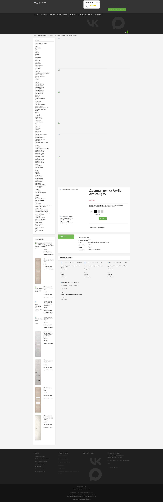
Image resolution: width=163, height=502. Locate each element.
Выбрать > (71, 263)
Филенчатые (38, 131)
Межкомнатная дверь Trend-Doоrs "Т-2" (48, 288)
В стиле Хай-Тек (39, 167)
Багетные (37, 136)
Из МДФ (37, 112)
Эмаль (36, 59)
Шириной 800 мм (39, 89)
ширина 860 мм (39, 186)
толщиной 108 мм (39, 150)
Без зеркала (38, 191)
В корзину (102, 218)
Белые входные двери (40, 192)
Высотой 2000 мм (39, 85)
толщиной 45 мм (39, 153)
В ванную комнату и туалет (42, 73)
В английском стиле (40, 104)
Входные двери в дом (40, 206)
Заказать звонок (112, 7)
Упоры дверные (39, 230)
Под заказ (87, 269)
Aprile (89, 240)
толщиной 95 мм (39, 159)
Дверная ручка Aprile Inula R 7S (70, 285)
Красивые (37, 169)
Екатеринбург (67, 471)
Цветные (37, 54)
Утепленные (38, 208)
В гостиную (38, 68)
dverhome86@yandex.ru (114, 467)
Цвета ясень (38, 57)
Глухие (36, 145)
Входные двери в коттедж (41, 210)
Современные (38, 118)
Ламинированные (39, 137)
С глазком (37, 173)
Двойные (37, 78)
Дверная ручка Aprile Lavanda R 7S (118, 266)
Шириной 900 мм (39, 87)
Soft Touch (37, 128)
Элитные (37, 189)
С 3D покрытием (39, 114)
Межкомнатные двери (48, 15)
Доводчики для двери (40, 219)
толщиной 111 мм (39, 161)
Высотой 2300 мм (39, 84)
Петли (36, 228)
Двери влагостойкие (40, 109)
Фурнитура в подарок (41, 471)
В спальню (37, 67)
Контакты (97, 15)
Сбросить (97, 214)
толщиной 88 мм (39, 158)
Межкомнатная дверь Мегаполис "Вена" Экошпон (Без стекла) (48, 303)
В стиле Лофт (38, 166)
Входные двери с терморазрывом (44, 213)
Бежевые (37, 62)
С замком (37, 115)
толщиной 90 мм (39, 156)
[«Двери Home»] (40, 2)
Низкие (37, 96)
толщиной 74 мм (39, 162)
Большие (37, 103)
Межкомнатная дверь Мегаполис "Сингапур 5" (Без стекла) (48, 417)
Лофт (36, 123)
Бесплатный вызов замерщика (117, 9)
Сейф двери (61, 465)
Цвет (91, 211)
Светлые (37, 56)
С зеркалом (38, 147)
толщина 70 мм (39, 181)
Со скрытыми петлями (41, 134)
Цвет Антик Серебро (40, 199)
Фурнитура (47, 35)
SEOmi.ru (90, 492)
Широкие (37, 95)
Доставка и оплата (86, 15)
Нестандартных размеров (41, 107)
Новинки (37, 81)
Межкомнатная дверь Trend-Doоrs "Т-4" (48, 389)
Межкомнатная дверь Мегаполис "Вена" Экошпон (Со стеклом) (48, 333)
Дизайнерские (38, 175)
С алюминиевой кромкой (41, 142)
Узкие (36, 100)
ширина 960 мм (39, 188)
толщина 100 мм (39, 180)
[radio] (95, 211)
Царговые (37, 140)
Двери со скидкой (39, 74)
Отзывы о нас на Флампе (64, 1)
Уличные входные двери (41, 211)
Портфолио (73, 15)
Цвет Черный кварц (40, 184)
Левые (36, 170)
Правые (37, 172)
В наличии (64, 269)
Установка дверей (39, 214)
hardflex (37, 129)
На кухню (37, 70)
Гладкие (37, 133)
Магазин (40, 35)
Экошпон (37, 144)
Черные (37, 52)
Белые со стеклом (39, 45)
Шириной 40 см (39, 93)
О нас (36, 15)
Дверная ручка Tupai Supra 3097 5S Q (70, 266)
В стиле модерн (39, 122)
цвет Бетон (38, 183)
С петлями (37, 126)
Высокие (37, 82)
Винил (36, 46)
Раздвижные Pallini (40, 217)
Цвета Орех (38, 63)
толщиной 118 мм (39, 155)
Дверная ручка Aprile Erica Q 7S (93, 266)
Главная (35, 35)
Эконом (37, 79)
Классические (38, 117)
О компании (61, 468)
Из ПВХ (37, 111)
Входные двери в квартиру (42, 148)
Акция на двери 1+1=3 (40, 469)
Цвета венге (38, 60)
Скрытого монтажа (40, 139)
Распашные (38, 101)
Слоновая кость (39, 65)
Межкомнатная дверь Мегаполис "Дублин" (48, 361)
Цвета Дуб (37, 48)
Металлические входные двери (43, 205)
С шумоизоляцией (40, 98)
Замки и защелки (39, 227)
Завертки (37, 225)
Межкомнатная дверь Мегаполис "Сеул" (48, 318)
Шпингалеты (38, 222)
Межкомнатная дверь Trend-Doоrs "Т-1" (48, 260)
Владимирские (39, 106)
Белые (36, 49)
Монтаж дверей (62, 15)
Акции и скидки (62, 455)
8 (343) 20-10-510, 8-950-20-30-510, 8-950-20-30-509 (119, 462)
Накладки (37, 232)
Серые (36, 51)
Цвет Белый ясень (39, 200)
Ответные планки (39, 221)
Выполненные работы (64, 462)
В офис (36, 164)
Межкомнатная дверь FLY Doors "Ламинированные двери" (49, 244)
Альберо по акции (39, 76)
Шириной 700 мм (39, 90)
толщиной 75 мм (39, 151)
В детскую (37, 71)
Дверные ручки (55, 35)
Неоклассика (38, 125)
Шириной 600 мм (39, 92)
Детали (63, 236)
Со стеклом (38, 120)
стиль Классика (39, 178)
